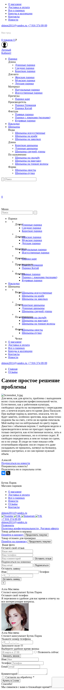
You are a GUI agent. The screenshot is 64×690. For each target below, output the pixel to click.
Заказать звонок (11, 656)
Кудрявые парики (25, 120)
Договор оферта (49, 528)
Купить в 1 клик (11, 680)
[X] (8, 473)
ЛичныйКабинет (6, 51)
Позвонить (7, 525)
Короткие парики (25, 71)
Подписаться (41, 565)
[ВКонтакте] (3, 473)
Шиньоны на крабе (26, 136)
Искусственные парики (28, 92)
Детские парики (24, 83)
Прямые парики (24, 114)
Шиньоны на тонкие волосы (31, 163)
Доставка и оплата (19, 7)
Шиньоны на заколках (28, 139)
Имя (3, 659)
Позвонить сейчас (48, 652)
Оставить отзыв (43, 558)
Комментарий (9, 673)
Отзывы (13, 372)
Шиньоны (14, 126)
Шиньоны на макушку (28, 160)
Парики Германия (25, 105)
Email (4, 666)
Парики (12, 58)
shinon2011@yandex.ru (14, 25)
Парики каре (22, 98)
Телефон (6, 663)
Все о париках (16, 10)
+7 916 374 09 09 (37, 25)
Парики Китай (23, 108)
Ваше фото (8, 544)
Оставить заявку (11, 579)
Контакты (14, 16)
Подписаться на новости (15, 463)
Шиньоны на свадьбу (27, 157)
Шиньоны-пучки (25, 173)
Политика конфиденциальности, (20, 528)
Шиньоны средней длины (30, 151)
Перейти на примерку (14, 541)
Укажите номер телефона (16, 642)
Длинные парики (25, 65)
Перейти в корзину (12, 534)
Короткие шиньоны (26, 145)
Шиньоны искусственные (30, 132)
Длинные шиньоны (26, 148)
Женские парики (24, 77)
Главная (12, 368)
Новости (13, 19)
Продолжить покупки (36, 535)
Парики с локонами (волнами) (32, 117)
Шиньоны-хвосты (25, 170)
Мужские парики (25, 80)
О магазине (15, 4)
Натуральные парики (27, 89)
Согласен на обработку (19, 677)
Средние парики (24, 68)
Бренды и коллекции (20, 13)
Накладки (14, 123)
